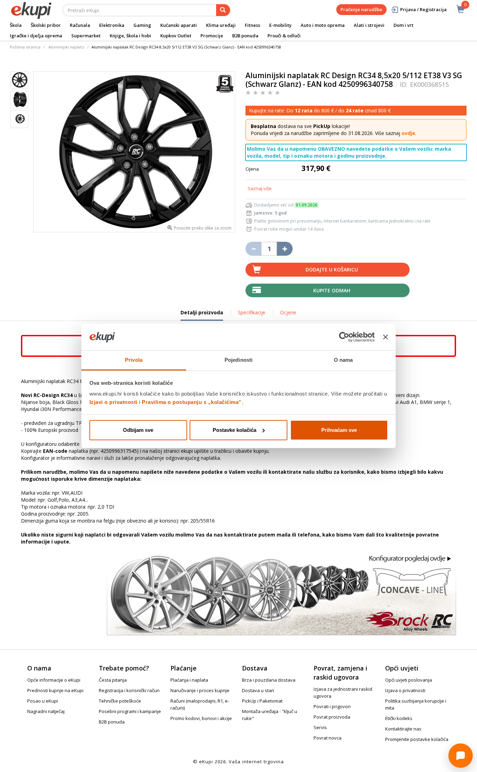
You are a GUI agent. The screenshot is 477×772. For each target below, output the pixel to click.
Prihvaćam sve (339, 430)
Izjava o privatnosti (405, 690)
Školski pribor (46, 25)
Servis (320, 727)
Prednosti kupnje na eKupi (55, 690)
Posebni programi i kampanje (130, 711)
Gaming (142, 25)
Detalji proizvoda (202, 315)
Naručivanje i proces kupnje (199, 690)
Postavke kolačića (234, 430)
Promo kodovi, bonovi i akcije (201, 718)
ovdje (408, 133)
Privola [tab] (133, 360)
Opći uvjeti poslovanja (408, 680)
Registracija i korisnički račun (129, 690)
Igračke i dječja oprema (36, 35)
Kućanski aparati (178, 25)
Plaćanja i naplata (189, 680)
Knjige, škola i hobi (130, 35)
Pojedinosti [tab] (238, 360)
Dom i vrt (403, 25)
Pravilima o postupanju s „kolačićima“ (192, 402)
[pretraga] (223, 10)
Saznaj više (260, 188)
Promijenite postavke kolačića (416, 739)
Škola (16, 25)
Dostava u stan (258, 690)
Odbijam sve (138, 430)
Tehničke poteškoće (120, 701)
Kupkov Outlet (175, 35)
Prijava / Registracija (423, 9)
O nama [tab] (343, 360)
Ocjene (288, 312)
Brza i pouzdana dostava (268, 680)
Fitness (252, 25)
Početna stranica (25, 47)
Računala (80, 25)
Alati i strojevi (369, 25)
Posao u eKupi (42, 701)
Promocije (211, 35)
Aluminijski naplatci (67, 47)
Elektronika (111, 25)
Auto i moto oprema (323, 25)
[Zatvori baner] (385, 337)
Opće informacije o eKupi (53, 680)
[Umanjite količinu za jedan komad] (253, 249)
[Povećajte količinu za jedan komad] (285, 249)
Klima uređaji (221, 25)
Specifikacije (251, 312)
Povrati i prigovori (332, 706)
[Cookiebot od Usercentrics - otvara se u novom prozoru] (344, 337)
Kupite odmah (331, 290)
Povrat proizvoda (332, 717)
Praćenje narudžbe (361, 9)
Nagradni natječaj (46, 711)
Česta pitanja (113, 680)
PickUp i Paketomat (262, 701)
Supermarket (86, 35)
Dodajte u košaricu (332, 269)
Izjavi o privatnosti (113, 402)
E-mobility (280, 25)
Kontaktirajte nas (403, 729)
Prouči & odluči (284, 35)
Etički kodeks (398, 718)
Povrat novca (328, 738)
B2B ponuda (245, 35)
